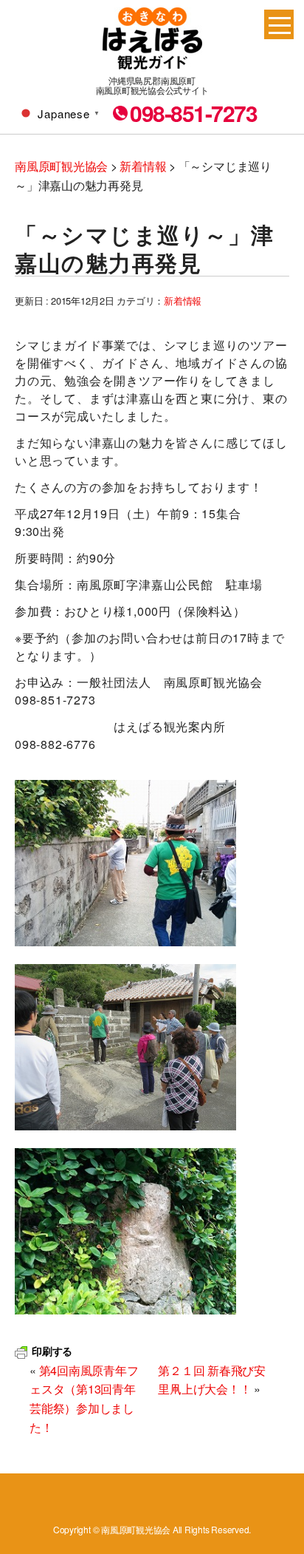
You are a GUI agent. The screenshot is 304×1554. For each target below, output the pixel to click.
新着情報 (182, 301)
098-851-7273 (193, 113)
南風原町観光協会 (152, 38)
